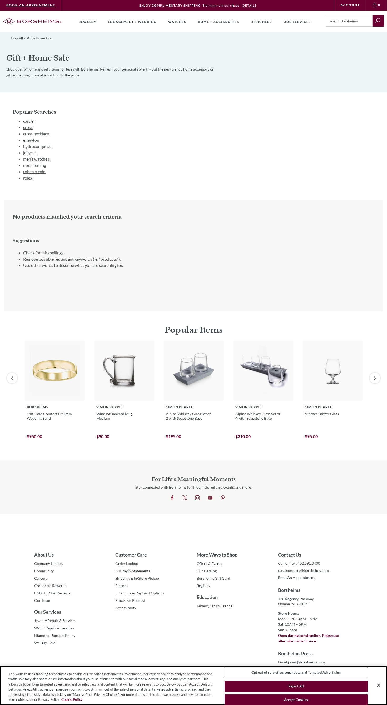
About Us (44, 555)
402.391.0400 (308, 563)
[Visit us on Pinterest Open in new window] (222, 498)
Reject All (296, 686)
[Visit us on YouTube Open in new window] (210, 498)
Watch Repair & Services (54, 628)
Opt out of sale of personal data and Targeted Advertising (296, 673)
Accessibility (125, 607)
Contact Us (289, 555)
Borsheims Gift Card (213, 578)
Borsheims (289, 590)
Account (350, 5)
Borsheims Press (295, 653)
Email (301, 662)
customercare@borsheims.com (303, 570)
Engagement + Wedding (132, 22)
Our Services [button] (297, 22)
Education (207, 597)
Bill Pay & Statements (132, 570)
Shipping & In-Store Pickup (137, 578)
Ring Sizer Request (130, 600)
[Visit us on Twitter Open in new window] (184, 498)
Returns (121, 585)
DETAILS (249, 5)
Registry (203, 585)
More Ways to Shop (217, 555)
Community (44, 571)
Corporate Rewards (50, 585)
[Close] (378, 685)
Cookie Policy (71, 699)
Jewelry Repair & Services (55, 620)
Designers (261, 22)
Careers (40, 578)
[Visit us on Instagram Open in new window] (197, 498)
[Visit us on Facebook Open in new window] (172, 498)
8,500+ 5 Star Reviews (52, 593)
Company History (48, 563)
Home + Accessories (218, 22)
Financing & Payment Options (139, 593)
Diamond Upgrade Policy (54, 635)
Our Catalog (207, 571)
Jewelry (87, 22)
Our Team (42, 600)
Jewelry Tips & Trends (214, 606)
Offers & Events (209, 563)
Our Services (47, 612)
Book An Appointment (30, 5)
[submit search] (378, 21)
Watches (177, 22)
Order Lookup (126, 563)
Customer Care (131, 555)
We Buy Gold (45, 643)
